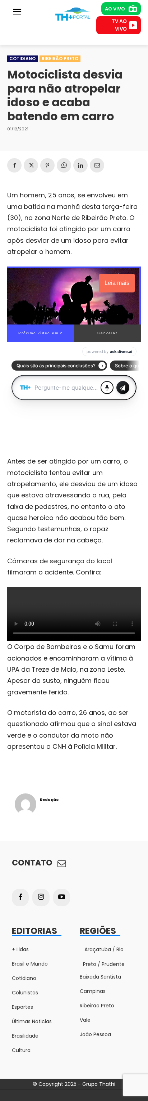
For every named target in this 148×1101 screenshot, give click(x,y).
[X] (31, 165)
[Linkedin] (80, 165)
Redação (49, 799)
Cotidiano (22, 58)
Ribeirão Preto (60, 58)
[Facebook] (14, 165)
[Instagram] (41, 897)
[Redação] (25, 804)
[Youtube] (61, 897)
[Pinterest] (47, 165)
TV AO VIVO (119, 25)
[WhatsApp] (64, 165)
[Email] (97, 165)
